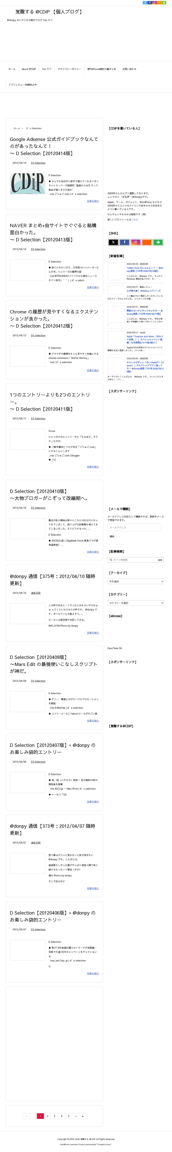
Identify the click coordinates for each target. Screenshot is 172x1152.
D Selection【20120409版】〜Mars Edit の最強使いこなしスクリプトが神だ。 (54, 664)
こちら (134, 219)
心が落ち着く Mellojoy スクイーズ (144, 290)
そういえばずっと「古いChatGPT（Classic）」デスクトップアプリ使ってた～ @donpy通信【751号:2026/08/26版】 (145, 367)
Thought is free (104, 1144)
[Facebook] (149, 2)
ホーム (17, 128)
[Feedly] (164, 2)
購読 (112, 536)
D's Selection (38, 162)
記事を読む (93, 201)
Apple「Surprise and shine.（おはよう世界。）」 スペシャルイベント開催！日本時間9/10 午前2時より (145, 339)
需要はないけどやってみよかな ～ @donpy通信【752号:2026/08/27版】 (145, 312)
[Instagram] (154, 2)
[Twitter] (145, 2)
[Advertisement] (86, 103)
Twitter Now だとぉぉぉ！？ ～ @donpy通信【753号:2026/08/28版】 (145, 269)
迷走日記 (35, 592)
